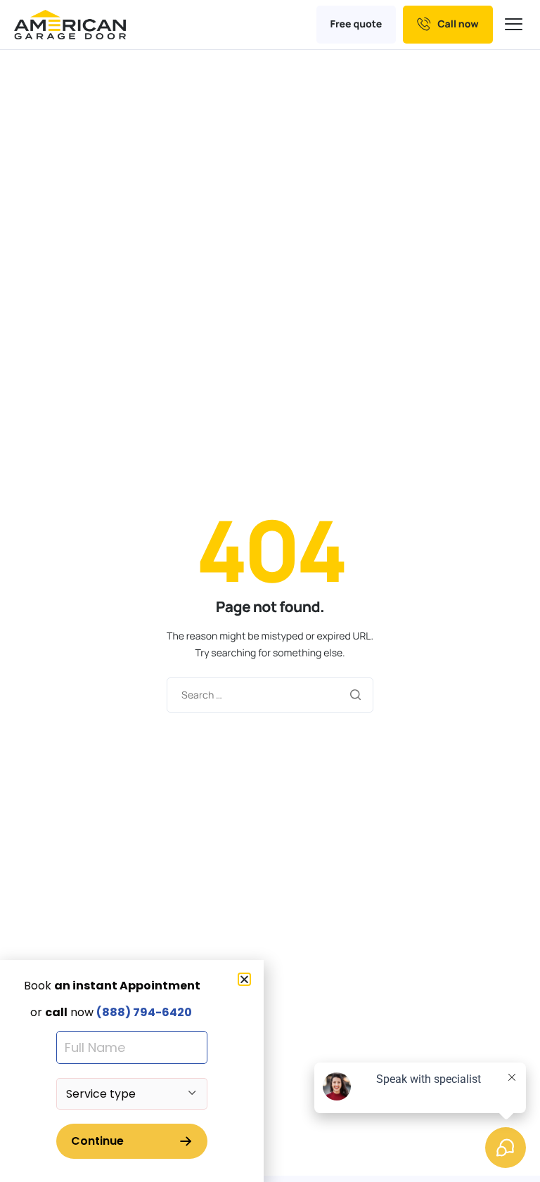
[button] (244, 979)
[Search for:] (270, 694)
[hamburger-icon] (515, 25)
